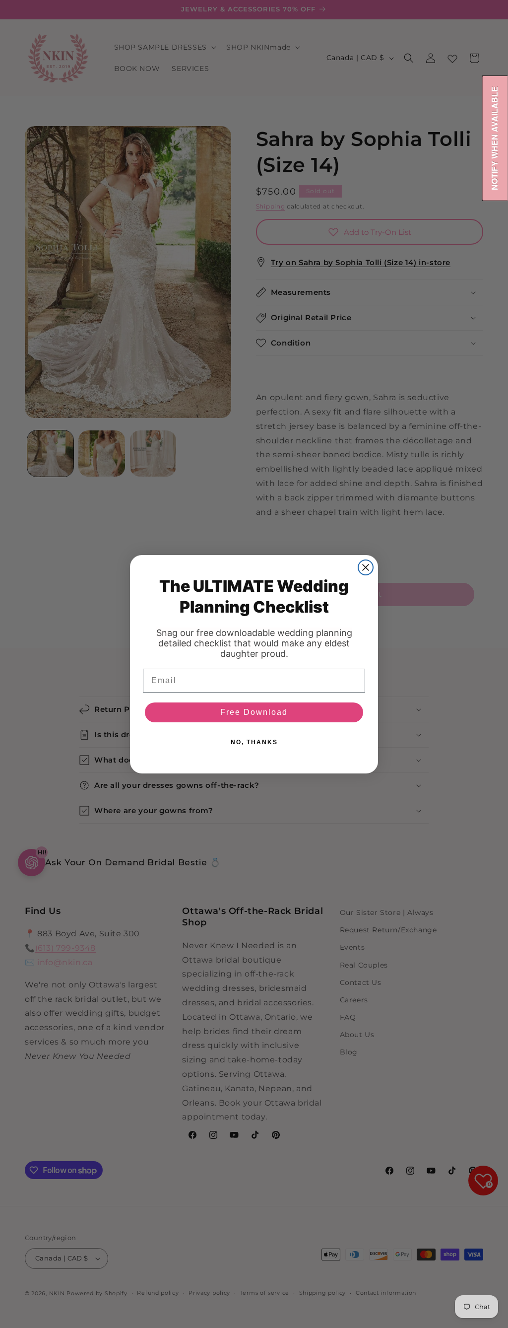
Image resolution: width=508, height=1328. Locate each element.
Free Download (254, 712)
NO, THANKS (254, 742)
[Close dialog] (365, 567)
